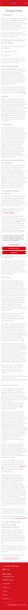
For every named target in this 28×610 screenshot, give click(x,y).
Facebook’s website (20, 518)
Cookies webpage (9, 212)
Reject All (14, 252)
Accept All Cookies (14, 248)
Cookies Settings (14, 244)
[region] (14, 244)
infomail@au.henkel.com (10, 558)
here (24, 92)
